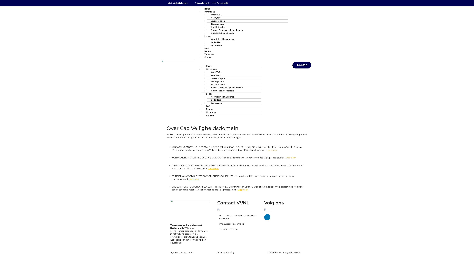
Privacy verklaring (226, 252)
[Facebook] (285, 3)
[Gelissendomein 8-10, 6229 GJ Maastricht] (192, 3)
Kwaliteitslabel (218, 27)
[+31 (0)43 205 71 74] (218, 229)
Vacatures (209, 54)
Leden (207, 36)
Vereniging (209, 12)
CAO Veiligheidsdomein (222, 33)
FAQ (206, 48)
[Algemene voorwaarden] (169, 252)
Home (207, 9)
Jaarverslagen (218, 21)
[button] (198, 60)
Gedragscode (217, 24)
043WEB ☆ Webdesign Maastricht (284, 252)
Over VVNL (216, 15)
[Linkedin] (292, 3)
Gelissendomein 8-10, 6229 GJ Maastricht (211, 3)
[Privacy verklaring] (216, 252)
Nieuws (207, 51)
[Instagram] (299, 3)
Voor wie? (215, 18)
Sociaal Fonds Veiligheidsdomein (227, 30)
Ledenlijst (216, 42)
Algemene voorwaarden (182, 252)
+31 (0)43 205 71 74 (228, 229)
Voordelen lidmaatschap (222, 39)
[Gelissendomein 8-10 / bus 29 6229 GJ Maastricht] (218, 215)
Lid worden (216, 45)
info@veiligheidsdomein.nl (178, 3)
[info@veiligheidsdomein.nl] (166, 3)
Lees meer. (272, 150)
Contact (208, 57)
